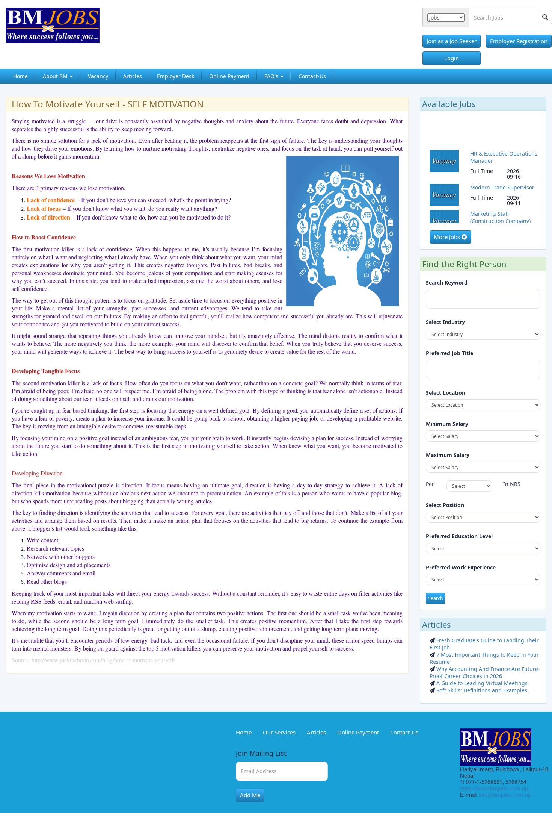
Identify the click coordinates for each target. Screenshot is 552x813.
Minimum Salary (447, 423)
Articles (132, 76)
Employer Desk (175, 76)
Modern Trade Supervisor (502, 178)
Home (20, 76)
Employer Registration (518, 41)
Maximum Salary (447, 455)
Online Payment (229, 76)
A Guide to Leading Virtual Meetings (481, 683)
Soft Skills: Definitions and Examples (481, 690)
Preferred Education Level (459, 536)
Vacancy (98, 76)
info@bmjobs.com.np (505, 795)
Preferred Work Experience (461, 567)
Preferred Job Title (449, 353)
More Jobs (448, 237)
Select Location (445, 392)
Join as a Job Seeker (452, 41)
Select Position (445, 505)
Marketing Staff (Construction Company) (500, 208)
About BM (56, 76)
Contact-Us (312, 76)
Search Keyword (447, 282)
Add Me (250, 795)
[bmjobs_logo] (65, 28)
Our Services (279, 732)
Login (451, 58)
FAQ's (272, 76)
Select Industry (445, 322)
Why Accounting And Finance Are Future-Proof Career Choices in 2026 (485, 672)
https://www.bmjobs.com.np (494, 788)
